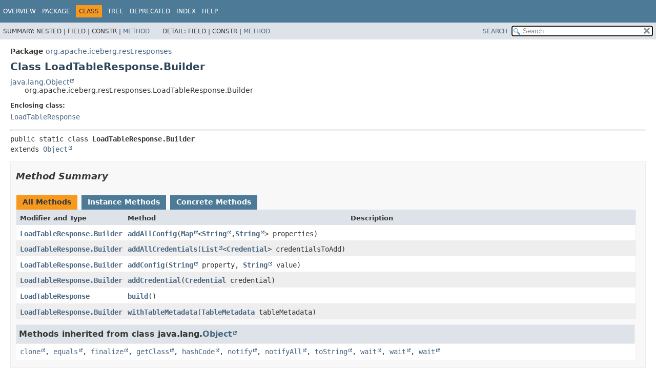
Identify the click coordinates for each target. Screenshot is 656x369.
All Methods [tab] (47, 202)
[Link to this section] (115, 176)
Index (186, 11)
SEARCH (495, 31)
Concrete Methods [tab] (213, 202)
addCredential (154, 280)
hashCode (198, 351)
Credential (247, 249)
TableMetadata (228, 312)
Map (187, 234)
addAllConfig (152, 234)
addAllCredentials (162, 249)
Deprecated (150, 11)
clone (30, 351)
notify (240, 351)
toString (331, 351)
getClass (152, 351)
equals (65, 351)
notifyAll (283, 351)
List (209, 249)
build (138, 296)
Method (136, 31)
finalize (107, 351)
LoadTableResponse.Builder (71, 234)
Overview (19, 11)
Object (55, 149)
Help (210, 11)
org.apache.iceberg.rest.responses (109, 51)
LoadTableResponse (45, 117)
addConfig (146, 265)
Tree (116, 11)
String (214, 234)
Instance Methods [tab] (124, 202)
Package (56, 11)
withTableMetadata (162, 312)
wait (368, 351)
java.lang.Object (39, 82)
